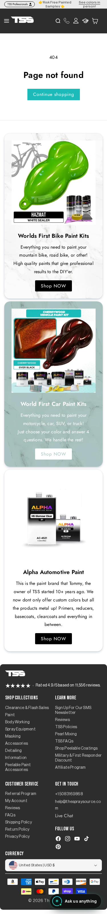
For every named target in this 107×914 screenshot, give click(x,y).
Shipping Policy (18, 822)
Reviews (62, 720)
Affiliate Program (70, 768)
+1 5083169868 (69, 794)
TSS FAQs (64, 741)
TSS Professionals (17, 4)
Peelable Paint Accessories (18, 767)
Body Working (17, 722)
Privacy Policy (17, 837)
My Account (16, 801)
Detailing (13, 751)
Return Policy (17, 830)
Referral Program (20, 794)
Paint (10, 715)
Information (16, 758)
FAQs (10, 815)
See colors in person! (89, 4)
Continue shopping (53, 94)
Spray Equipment (20, 729)
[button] (95, 20)
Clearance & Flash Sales (27, 708)
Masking (13, 736)
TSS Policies (66, 727)
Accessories (16, 744)
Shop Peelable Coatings (76, 748)
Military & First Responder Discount (78, 758)
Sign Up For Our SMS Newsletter (73, 710)
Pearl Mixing (66, 734)
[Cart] (95, 20)
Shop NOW (53, 286)
